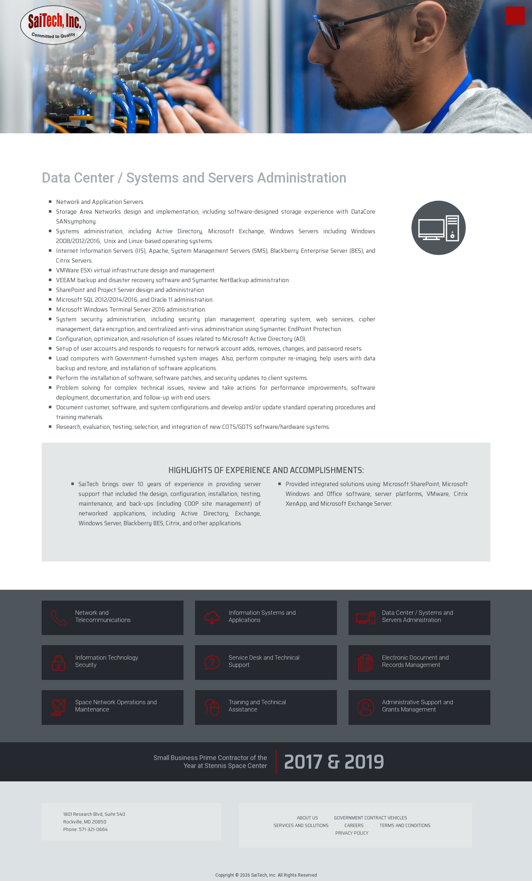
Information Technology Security (106, 661)
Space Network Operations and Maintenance (116, 706)
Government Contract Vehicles (370, 818)
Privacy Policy (351, 833)
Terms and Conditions (405, 825)
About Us (307, 818)
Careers (354, 825)
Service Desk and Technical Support (264, 661)
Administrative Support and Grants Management (417, 706)
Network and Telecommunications (103, 616)
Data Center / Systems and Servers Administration (417, 616)
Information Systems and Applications (262, 616)
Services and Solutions (301, 825)
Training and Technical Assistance (257, 706)
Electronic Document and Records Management (415, 661)
